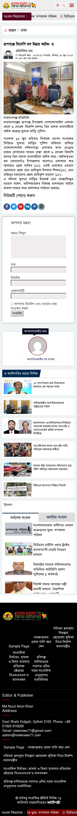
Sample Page (19, 646)
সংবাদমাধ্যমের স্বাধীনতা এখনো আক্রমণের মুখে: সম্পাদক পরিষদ (53, 530)
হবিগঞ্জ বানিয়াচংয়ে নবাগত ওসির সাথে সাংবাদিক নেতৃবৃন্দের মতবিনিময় (41, 668)
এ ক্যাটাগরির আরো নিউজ (21, 373)
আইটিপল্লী (53, 802)
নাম (13, 265)
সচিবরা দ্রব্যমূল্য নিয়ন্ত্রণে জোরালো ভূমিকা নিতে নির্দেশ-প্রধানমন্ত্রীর (63, 637)
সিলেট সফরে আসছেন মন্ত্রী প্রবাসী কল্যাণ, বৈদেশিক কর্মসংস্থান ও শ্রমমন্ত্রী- (50, 589)
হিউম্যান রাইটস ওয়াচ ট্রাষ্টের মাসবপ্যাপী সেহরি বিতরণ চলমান (51, 550)
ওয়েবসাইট (17, 291)
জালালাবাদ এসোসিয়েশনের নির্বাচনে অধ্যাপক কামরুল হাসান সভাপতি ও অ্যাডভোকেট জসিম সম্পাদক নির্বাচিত (52, 428)
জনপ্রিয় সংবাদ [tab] (57, 517)
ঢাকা (24, 30)
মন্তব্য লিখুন (18, 233)
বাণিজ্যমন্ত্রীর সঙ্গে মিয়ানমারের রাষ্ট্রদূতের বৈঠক (48, 404)
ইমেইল (15, 278)
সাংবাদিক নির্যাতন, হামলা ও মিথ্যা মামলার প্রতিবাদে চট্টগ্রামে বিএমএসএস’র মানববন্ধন (19, 666)
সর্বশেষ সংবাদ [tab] (20, 517)
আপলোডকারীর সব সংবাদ (41, 359)
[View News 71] (25, 616)
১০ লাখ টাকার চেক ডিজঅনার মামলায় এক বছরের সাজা (48, 384)
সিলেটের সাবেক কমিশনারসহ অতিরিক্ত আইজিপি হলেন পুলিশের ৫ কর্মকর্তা (52, 569)
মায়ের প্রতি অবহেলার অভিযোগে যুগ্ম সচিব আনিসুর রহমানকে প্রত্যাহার (52, 467)
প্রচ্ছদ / (13, 30)
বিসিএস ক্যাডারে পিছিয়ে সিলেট (49, 485)
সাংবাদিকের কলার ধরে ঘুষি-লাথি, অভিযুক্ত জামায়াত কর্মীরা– (50, 447)
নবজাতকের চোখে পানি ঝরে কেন (41, 641)
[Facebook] (7, 206)
